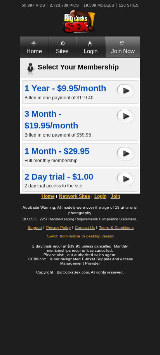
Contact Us (85, 227)
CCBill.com (37, 259)
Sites (62, 51)
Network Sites (74, 196)
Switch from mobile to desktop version (81, 236)
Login (90, 51)
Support (35, 227)
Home (34, 51)
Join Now (123, 51)
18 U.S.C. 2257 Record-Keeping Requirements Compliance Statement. (79, 219)
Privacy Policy (58, 227)
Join (115, 196)
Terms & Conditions (116, 227)
